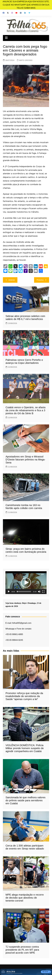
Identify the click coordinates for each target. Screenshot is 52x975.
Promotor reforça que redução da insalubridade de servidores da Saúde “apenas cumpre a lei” (24, 696)
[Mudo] (39, 591)
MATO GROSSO (25, 60)
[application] (26, 582)
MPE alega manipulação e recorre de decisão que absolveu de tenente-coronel (25, 897)
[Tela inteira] (43, 591)
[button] (26, 583)
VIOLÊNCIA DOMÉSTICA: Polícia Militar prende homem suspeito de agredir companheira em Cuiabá (25, 748)
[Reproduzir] (8, 591)
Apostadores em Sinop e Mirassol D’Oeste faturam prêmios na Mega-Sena (25, 459)
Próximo (40, 280)
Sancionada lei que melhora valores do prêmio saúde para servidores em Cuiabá (25, 800)
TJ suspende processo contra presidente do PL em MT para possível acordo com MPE (22, 949)
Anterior (11, 280)
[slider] (24, 591)
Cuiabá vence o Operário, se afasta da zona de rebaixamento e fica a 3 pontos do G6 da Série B (25, 410)
